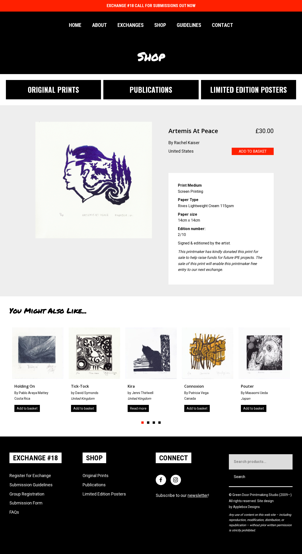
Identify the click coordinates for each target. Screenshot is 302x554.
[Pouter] (208, 371)
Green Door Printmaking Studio (255, 495)
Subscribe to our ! (182, 495)
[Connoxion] (152, 371)
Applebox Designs (246, 507)
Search (239, 476)
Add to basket (253, 151)
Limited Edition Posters (104, 493)
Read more (82, 408)
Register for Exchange (30, 475)
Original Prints (96, 475)
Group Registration (26, 493)
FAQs (14, 512)
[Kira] (95, 371)
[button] (142, 422)
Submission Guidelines (31, 484)
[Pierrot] (265, 371)
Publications (94, 484)
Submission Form (25, 502)
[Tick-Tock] (38, 371)
